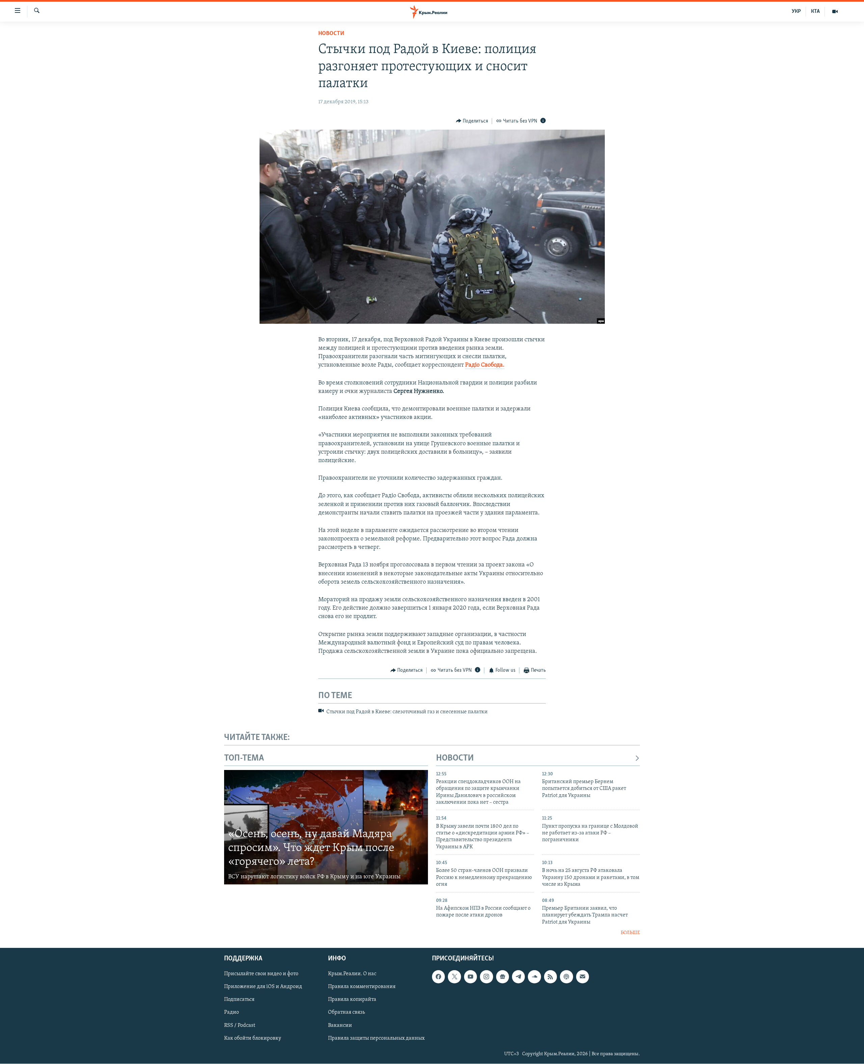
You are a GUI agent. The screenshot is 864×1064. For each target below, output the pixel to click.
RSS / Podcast (239, 1025)
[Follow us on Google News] (502, 976)
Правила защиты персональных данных (376, 1038)
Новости (331, 34)
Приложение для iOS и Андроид (263, 987)
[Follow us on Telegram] (518, 976)
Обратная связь (346, 1012)
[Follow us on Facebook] (438, 976)
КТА (815, 11)
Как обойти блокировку (252, 1038)
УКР (796, 11)
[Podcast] (566, 976)
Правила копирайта (352, 1000)
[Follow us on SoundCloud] (534, 976)
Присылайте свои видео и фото (261, 974)
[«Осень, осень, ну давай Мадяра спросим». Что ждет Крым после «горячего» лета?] (326, 827)
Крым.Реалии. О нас (352, 974)
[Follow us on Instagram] (486, 976)
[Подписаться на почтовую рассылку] (582, 976)
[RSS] (550, 976)
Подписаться (239, 1000)
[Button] (472, 121)
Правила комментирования (362, 987)
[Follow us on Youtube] (470, 976)
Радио (231, 1012)
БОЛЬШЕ (630, 932)
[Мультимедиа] (835, 11)
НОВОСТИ (455, 758)
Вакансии (340, 1025)
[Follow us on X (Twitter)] (454, 976)
